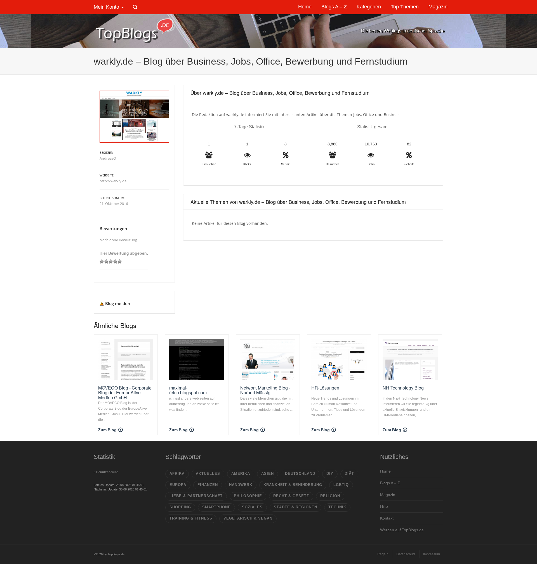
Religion (330, 496)
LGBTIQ (341, 485)
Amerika (240, 473)
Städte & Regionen (295, 507)
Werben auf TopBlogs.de (402, 530)
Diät (349, 473)
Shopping (180, 507)
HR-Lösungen (325, 387)
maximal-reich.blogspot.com (188, 390)
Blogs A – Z (390, 483)
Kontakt (387, 518)
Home (385, 471)
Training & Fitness (190, 518)
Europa (177, 485)
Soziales (252, 507)
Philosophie (248, 496)
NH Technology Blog (403, 387)
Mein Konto (106, 7)
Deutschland (300, 473)
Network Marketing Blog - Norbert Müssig (265, 390)
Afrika (177, 473)
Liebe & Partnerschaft (196, 496)
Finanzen (207, 485)
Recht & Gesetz (291, 496)
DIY (329, 473)
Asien (267, 473)
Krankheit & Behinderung (292, 485)
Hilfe (384, 506)
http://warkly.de (113, 180)
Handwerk (240, 485)
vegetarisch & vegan (247, 518)
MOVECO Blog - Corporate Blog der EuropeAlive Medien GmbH (125, 392)
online (106, 472)
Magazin (387, 494)
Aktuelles (208, 473)
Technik (337, 507)
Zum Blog (107, 430)
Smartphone (216, 507)
